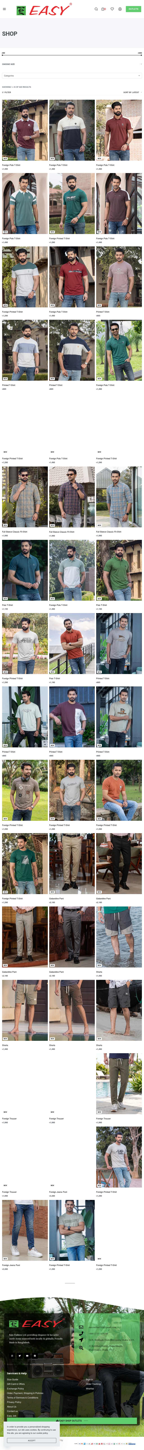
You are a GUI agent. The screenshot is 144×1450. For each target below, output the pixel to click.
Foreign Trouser (9, 1118)
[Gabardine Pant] (72, 863)
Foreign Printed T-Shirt (59, 238)
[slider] (2, 55)
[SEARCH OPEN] (96, 9)
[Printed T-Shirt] (119, 276)
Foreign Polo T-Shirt (11, 164)
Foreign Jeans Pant (58, 1191)
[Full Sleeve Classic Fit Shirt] (25, 496)
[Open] (112, 9)
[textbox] (70, 64)
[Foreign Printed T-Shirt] (72, 203)
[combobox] (72, 64)
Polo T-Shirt (7, 604)
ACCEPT (31, 1440)
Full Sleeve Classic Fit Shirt (14, 531)
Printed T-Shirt (102, 311)
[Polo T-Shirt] (25, 570)
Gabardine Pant (56, 898)
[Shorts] (119, 936)
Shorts (99, 971)
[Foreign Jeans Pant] (72, 1157)
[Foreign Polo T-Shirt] (25, 130)
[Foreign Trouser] (25, 1083)
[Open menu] (4, 9)
